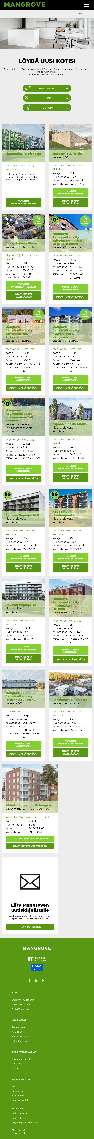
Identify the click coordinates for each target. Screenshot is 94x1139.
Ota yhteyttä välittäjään (70, 202)
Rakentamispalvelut (22, 1059)
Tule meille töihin (20, 1100)
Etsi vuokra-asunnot (22, 1004)
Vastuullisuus (18, 1091)
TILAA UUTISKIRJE (30, 927)
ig (44, 980)
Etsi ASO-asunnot (20, 1009)
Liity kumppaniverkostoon (25, 1123)
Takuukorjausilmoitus (22, 1041)
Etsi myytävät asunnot (23, 1000)
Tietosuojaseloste (20, 1130)
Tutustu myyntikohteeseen (23, 285)
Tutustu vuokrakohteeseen (23, 202)
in (36, 980)
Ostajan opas (18, 1027)
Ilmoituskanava (19, 1118)
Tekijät (15, 1068)
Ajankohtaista (19, 1096)
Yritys (14, 1086)
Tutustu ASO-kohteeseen (70, 288)
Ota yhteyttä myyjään (70, 297)
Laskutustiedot (19, 1113)
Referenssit (17, 1064)
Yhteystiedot (18, 1108)
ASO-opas (17, 1032)
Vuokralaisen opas (21, 1036)
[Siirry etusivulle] (23, 5)
